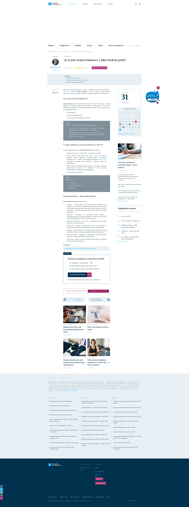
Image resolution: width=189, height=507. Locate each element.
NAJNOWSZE (121, 159)
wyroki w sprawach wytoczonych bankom (117, 389)
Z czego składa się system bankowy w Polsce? (77, 80)
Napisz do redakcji (100, 483)
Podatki (78, 45)
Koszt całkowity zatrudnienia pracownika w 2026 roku (95, 412)
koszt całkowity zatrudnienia (96, 383)
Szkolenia (110, 4)
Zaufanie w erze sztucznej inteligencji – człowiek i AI (95, 416)
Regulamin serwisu (64, 497)
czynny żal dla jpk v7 (82, 383)
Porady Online (73, 4)
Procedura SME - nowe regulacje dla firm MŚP (125, 412)
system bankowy (69, 67)
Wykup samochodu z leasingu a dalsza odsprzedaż (63, 410)
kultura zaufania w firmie (95, 385)
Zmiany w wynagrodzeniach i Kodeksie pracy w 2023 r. (127, 416)
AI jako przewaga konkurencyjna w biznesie (93, 430)
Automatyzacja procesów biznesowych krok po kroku (95, 425)
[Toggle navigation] (140, 4)
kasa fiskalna (62, 382)
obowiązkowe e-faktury (91, 389)
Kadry (100, 45)
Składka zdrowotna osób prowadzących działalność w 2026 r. (73, 329)
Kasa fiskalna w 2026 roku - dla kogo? (60, 406)
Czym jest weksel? (126, 216)
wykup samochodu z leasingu (74, 382)
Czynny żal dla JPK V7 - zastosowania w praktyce (94, 407)
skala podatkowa (62, 383)
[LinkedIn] (1, 492)
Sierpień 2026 (129, 109)
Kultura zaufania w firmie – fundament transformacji (95, 434)
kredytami (66, 91)
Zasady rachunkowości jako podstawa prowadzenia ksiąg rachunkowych (73, 362)
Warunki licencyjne (99, 497)
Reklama (85, 4)
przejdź (152, 99)
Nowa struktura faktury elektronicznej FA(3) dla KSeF (127, 407)
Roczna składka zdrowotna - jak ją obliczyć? (61, 415)
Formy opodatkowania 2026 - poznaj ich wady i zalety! (64, 442)
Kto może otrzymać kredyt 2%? (121, 442)
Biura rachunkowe (116, 45)
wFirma (81, 470)
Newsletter (99, 478)
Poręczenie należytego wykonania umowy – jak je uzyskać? (127, 164)
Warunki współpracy (75, 497)
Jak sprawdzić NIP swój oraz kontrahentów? (61, 401)
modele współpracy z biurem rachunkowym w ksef (62, 387)
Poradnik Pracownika (84, 468)
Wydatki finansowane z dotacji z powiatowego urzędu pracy (129, 226)
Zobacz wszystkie (122, 201)
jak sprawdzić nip (52, 382)
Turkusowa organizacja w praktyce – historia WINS (95, 421)
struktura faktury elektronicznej (85, 387)
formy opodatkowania (120, 382)
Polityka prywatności (52, 497)
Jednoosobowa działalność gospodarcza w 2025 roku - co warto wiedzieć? (98, 362)
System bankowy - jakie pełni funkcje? (75, 82)
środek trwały (109, 382)
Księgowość (64, 45)
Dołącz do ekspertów (100, 471)
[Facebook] (1, 486)
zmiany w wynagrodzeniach (111, 387)
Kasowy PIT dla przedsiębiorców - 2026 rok (61, 425)
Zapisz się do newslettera (99, 68)
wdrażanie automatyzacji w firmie (111, 385)
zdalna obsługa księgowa (63, 389)
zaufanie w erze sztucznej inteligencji (115, 383)
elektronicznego (101, 159)
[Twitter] (1, 489)
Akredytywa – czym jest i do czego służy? (130, 232)
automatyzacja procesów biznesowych (59, 385)
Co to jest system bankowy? (72, 78)
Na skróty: (68, 76)
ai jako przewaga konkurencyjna (79, 385)
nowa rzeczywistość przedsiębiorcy (130, 385)
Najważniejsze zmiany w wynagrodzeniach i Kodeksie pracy (81, 248)
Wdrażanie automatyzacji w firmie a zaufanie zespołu (95, 439)
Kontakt (96, 468)
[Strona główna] (48, 51)
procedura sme (98, 387)
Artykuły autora (55, 69)
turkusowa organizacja (132, 383)
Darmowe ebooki (97, 4)
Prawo (89, 45)
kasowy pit (101, 382)
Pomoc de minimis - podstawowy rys (130, 221)
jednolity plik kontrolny (78, 389)
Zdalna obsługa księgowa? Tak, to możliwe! (124, 427)
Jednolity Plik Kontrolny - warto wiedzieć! (124, 432)
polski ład (131, 389)
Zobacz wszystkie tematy (71, 391)
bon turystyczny (59, 391)
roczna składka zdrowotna (90, 382)
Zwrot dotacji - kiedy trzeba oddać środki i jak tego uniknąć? (130, 238)
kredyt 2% (102, 389)
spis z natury (72, 383)
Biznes (51, 45)
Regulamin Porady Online (87, 497)
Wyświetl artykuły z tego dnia (126, 133)
